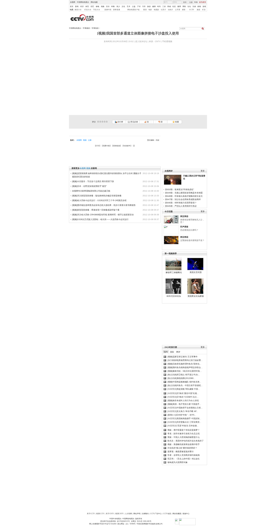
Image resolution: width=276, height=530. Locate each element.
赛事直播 (116, 10)
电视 (71, 10)
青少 (118, 6)
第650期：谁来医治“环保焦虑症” (179, 189)
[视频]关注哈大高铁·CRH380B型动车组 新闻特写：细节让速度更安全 (103, 214)
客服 (196, 2)
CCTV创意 (167, 514)
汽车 (144, 6)
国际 (172, 352)
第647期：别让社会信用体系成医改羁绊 (183, 199)
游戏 (204, 6)
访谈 (194, 6)
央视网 (72, 2)
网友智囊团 (176, 514)
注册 (191, 2)
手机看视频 (167, 41)
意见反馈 (134, 122)
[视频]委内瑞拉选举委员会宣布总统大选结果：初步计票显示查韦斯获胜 (104, 205)
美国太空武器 (196, 272)
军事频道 (86, 28)
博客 (184, 6)
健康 (154, 6)
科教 (113, 6)
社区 (174, 6)
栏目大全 (87, 10)
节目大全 (96, 10)
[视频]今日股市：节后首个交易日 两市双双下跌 (93, 181)
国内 (166, 352)
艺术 (128, 6)
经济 (82, 6)
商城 (169, 6)
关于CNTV (110, 514)
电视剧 (156, 10)
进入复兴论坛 (141, 41)
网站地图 (94, 2)
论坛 (189, 6)
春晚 (97, 6)
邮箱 (199, 6)
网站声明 (136, 514)
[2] (98, 121)
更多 (203, 171)
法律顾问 (145, 514)
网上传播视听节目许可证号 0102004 (102, 524)
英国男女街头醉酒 (196, 296)
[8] (104, 121)
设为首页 (202, 2)
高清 (145, 10)
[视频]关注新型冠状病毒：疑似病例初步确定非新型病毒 (96, 195)
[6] (102, 121)
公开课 (177, 10)
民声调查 (184, 227)
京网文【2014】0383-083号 (141, 521)
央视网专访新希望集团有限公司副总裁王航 (91, 191)
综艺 (92, 6)
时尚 (159, 6)
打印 (97, 146)
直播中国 (107, 10)
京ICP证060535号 (123, 521)
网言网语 (184, 216)
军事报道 (95, 28)
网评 (178, 352)
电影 (150, 10)
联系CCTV (100, 514)
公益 (133, 6)
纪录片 (163, 10)
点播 (89, 140)
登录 (185, 2)
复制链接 (116, 146)
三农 (164, 6)
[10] (107, 121)
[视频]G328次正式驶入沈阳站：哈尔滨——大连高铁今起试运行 (100, 219)
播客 (183, 10)
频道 (198, 10)
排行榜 (120, 122)
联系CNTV (119, 514)
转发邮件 (126, 146)
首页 (71, 6)
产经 (139, 6)
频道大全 (78, 10)
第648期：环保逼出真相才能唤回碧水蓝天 (184, 196)
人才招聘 (128, 514)
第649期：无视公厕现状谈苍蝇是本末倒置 (184, 193)
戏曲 (102, 6)
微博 (179, 6)
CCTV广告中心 (156, 514)
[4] (100, 121)
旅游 (149, 6)
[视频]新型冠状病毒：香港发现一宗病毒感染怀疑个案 (95, 210)
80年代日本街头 (174, 296)
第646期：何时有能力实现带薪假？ (181, 203)
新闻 (76, 6)
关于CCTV (91, 514)
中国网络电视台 (83, 2)
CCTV (191, 10)
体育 (87, 6)
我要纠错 (106, 146)
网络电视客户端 (133, 10)
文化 (123, 6)
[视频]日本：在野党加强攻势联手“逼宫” (89, 186)
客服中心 (186, 514)
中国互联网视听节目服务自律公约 (149, 524)
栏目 (204, 10)
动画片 (170, 10)
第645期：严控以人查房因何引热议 (181, 206)
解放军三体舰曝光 (174, 272)
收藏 (177, 122)
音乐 (108, 6)
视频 (85, 140)
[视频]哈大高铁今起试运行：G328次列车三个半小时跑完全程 (99, 200)
